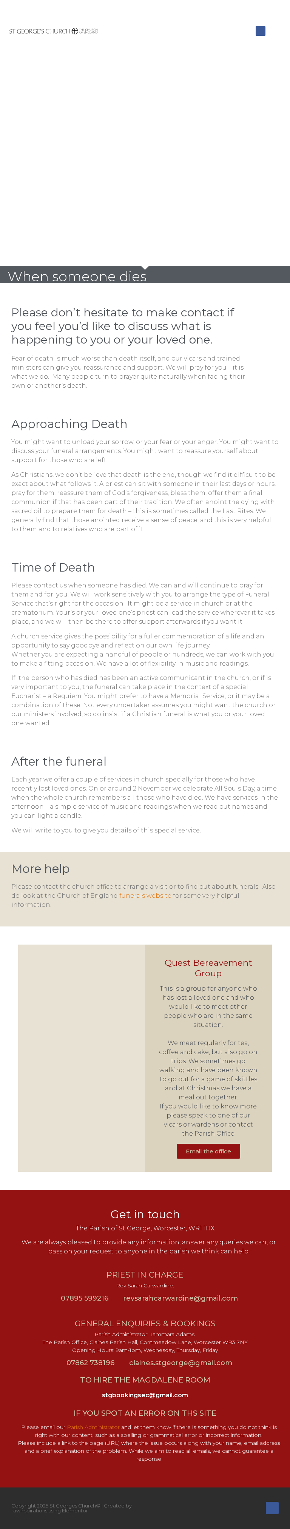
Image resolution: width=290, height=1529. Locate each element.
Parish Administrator (93, 1427)
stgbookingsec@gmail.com (145, 1395)
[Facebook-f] (272, 1508)
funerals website (145, 895)
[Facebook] (260, 31)
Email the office (208, 1151)
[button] (250, 31)
